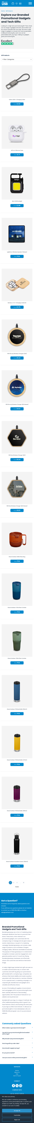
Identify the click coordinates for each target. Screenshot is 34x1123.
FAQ (17, 1074)
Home (3, 11)
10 (23, 882)
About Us (17, 1072)
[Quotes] (13, 3)
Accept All (17, 1111)
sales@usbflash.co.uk (7, 912)
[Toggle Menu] (30, 3)
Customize (17, 1115)
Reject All (17, 1120)
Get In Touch (17, 1076)
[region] (17, 1108)
